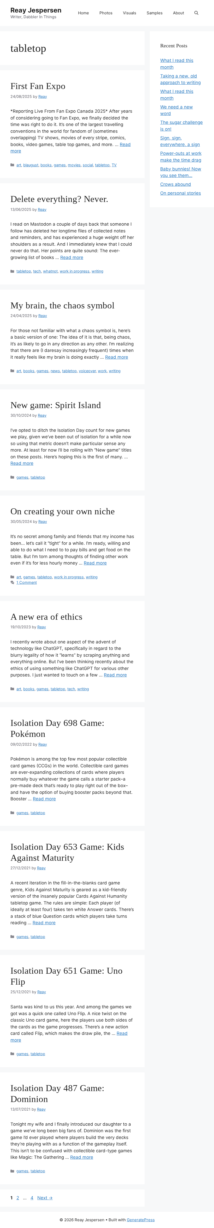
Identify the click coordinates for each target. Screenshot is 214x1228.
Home (83, 12)
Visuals (129, 12)
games (60, 165)
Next (45, 1197)
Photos (105, 12)
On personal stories (180, 193)
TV (114, 165)
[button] (196, 13)
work (102, 371)
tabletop (102, 165)
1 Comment (26, 582)
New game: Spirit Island (55, 405)
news (55, 371)
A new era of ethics (46, 617)
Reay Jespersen (36, 10)
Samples (155, 12)
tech (37, 271)
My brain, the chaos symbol (62, 305)
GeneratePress (141, 1219)
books (46, 165)
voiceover (87, 371)
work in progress (75, 271)
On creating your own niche (62, 511)
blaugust (30, 165)
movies (74, 165)
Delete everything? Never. (59, 199)
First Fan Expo (38, 86)
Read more (71, 257)
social (88, 165)
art (18, 165)
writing (97, 271)
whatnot (50, 271)
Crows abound (175, 184)
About (178, 12)
